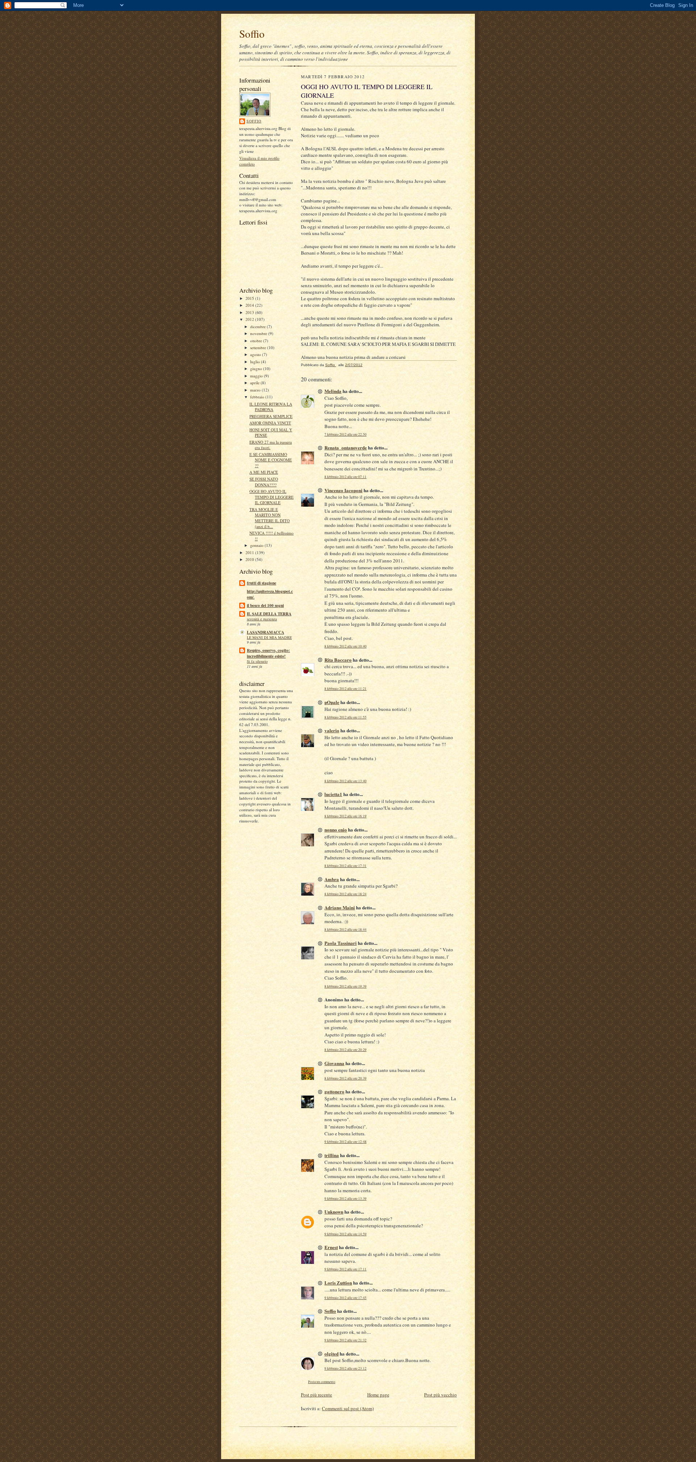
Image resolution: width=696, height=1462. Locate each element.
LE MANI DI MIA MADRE (269, 637)
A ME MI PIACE (263, 472)
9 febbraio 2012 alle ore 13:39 (345, 1198)
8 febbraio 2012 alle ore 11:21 (345, 688)
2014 (250, 305)
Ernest (331, 1247)
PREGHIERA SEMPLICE (271, 416)
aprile (255, 382)
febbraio (257, 396)
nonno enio (335, 829)
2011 (250, 552)
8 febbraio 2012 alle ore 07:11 (345, 476)
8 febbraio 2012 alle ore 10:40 (345, 646)
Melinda (332, 391)
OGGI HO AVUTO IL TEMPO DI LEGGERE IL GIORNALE (271, 497)
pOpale (331, 702)
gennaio (257, 545)
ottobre (256, 340)
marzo (256, 390)
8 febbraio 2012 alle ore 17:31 (345, 865)
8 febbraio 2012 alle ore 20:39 (345, 1078)
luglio (255, 361)
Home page (378, 1394)
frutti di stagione (261, 583)
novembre (259, 333)
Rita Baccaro (338, 659)
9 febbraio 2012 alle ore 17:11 (345, 1269)
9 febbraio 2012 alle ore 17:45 (345, 1297)
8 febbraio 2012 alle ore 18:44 (345, 929)
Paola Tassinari (340, 942)
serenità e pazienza (262, 618)
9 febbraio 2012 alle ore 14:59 (345, 1234)
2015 (250, 298)
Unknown (333, 1211)
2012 (250, 319)
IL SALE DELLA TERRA (269, 614)
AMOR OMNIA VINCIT (270, 423)
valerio (331, 730)
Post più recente (316, 1394)
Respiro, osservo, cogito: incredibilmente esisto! (268, 653)
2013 (250, 312)
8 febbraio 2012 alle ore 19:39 (345, 986)
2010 (250, 559)
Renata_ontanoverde (345, 447)
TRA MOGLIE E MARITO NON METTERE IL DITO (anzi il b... (269, 518)
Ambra (331, 879)
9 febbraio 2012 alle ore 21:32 (345, 1340)
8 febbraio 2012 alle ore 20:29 (345, 1049)
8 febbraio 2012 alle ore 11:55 (345, 717)
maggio (257, 375)
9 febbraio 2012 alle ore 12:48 (345, 1141)
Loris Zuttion (338, 1282)
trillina (331, 1155)
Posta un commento (321, 1381)
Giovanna (334, 1063)
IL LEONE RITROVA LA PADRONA (270, 406)
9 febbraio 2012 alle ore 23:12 (345, 1368)
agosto (256, 354)
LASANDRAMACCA (265, 632)
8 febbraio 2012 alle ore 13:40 (345, 781)
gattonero (334, 1091)
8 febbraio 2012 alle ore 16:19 (345, 816)
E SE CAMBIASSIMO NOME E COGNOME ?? (270, 460)
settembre (258, 347)
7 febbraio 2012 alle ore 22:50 (345, 434)
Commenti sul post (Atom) (348, 1408)
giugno (256, 368)
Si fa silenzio (257, 661)
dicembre (258, 326)
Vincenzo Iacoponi (343, 490)
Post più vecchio (440, 1394)
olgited (331, 1353)
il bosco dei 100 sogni (265, 605)
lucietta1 (333, 794)
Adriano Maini (339, 907)
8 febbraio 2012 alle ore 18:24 (345, 894)
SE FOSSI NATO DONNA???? (263, 481)
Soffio (252, 33)
